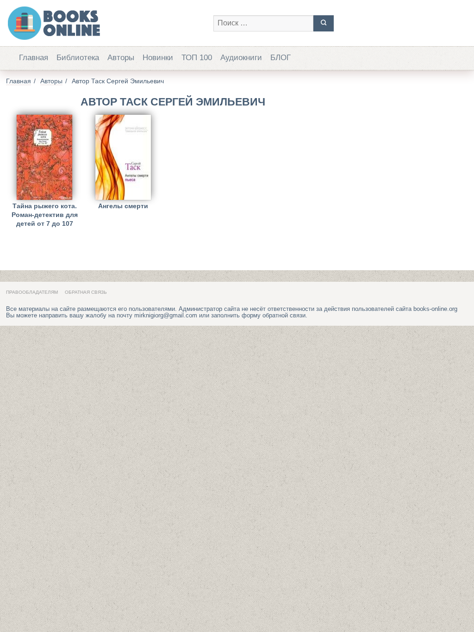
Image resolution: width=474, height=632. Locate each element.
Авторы (120, 57)
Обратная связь (86, 292)
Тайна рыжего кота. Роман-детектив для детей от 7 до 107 (45, 213)
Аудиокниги (241, 57)
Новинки (158, 57)
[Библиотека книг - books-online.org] (105, 23)
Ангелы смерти (123, 206)
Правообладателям (32, 292)
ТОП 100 (196, 57)
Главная (33, 57)
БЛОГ (280, 57)
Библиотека (77, 57)
